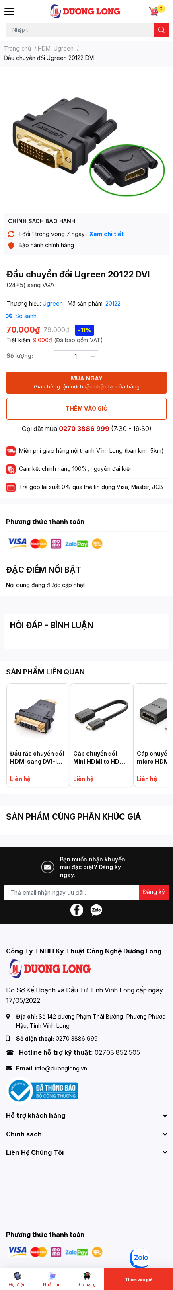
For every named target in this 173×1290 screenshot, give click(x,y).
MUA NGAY (87, 382)
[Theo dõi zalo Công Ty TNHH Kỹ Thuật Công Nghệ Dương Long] (96, 909)
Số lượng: (19, 355)
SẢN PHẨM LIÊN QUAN (45, 672)
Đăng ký (154, 891)
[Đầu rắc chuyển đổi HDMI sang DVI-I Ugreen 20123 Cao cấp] (38, 715)
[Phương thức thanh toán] (55, 543)
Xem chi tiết (106, 233)
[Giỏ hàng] (154, 11)
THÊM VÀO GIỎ (87, 408)
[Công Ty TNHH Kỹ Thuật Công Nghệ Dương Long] (85, 11)
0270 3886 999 (84, 429)
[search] (161, 30)
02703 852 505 (117, 1052)
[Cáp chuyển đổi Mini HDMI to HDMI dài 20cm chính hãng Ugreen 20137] (101, 715)
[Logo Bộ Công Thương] (42, 1090)
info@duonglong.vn (61, 1068)
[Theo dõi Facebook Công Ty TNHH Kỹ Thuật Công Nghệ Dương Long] (76, 909)
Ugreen (53, 303)
